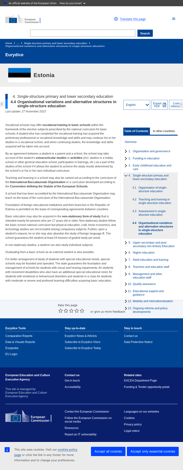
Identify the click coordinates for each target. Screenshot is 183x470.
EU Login (11, 354)
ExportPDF (157, 105)
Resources (71, 427)
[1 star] (60, 310)
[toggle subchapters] (125, 151)
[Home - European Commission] (46, 19)
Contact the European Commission (87, 411)
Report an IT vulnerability (81, 434)
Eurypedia (11, 348)
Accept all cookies (108, 451)
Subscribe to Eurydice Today (83, 348)
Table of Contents (136, 131)
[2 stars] (63, 310)
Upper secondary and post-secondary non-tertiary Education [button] (181, 104)
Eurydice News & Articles (81, 335)
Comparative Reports (18, 335)
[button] (173, 18)
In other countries (164, 131)
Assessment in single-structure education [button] (1, 104)
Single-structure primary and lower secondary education (55, 43)
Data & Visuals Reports (20, 341)
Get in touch (72, 380)
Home (8, 43)
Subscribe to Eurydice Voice (82, 341)
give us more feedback (109, 311)
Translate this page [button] (133, 18)
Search (145, 33)
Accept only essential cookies (152, 451)
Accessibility (73, 386)
